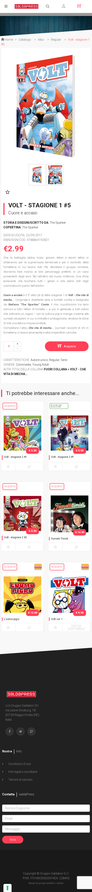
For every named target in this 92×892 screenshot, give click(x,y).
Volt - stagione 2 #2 (15, 537)
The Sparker (58, 222)
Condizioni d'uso (19, 764)
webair (60, 883)
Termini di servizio (20, 779)
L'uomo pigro (11, 619)
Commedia (23, 364)
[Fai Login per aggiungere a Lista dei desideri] (6, 192)
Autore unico (39, 360)
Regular (54, 360)
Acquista (70, 346)
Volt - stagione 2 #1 (15, 456)
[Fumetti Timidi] (69, 520)
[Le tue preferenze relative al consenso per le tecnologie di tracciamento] (7, 888)
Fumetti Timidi (59, 538)
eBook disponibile (76, 627)
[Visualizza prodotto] (29, 466)
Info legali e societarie (22, 771)
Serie (64, 360)
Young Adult (40, 364)
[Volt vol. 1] (69, 601)
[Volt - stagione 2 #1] (22, 440)
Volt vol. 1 (57, 619)
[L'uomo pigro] (22, 601)
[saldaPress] (26, 6)
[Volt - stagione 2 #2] (22, 520)
